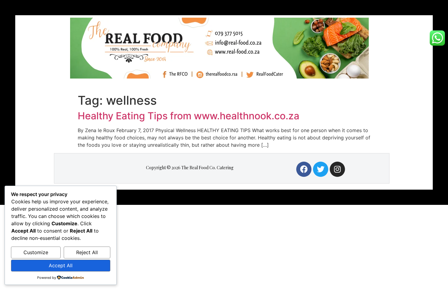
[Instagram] (337, 169)
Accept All (61, 265)
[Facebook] (303, 169)
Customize (35, 252)
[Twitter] (320, 169)
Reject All (87, 252)
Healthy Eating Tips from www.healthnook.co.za (188, 116)
